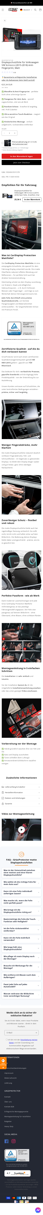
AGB (6, 1063)
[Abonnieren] (36, 1032)
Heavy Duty (8, 1126)
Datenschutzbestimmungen (15, 1068)
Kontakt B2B (9, 1107)
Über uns (8, 1102)
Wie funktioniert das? (20, 144)
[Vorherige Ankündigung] (2, 2)
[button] (2, 9)
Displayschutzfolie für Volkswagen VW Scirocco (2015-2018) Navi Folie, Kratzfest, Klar (27, 193)
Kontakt (7, 1097)
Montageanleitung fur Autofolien (17, 1116)
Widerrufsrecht (10, 1078)
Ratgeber (8, 1121)
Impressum (8, 1073)
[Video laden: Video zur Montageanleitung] (21, 830)
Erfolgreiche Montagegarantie (16, 1112)
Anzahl (4, 129)
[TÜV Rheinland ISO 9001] (16, 1155)
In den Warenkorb (32, 199)
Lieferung (8, 1083)
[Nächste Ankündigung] (40, 2)
